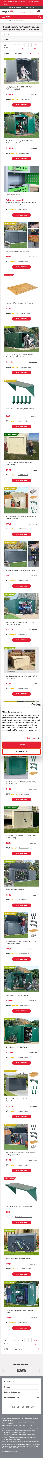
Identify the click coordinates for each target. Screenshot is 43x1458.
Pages (6, 39)
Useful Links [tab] (9, 1382)
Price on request (14, 200)
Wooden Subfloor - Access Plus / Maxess (19, 303)
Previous (3, 1370)
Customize (20, 751)
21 (25, 1268)
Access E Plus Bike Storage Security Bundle (20, 570)
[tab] (21, 34)
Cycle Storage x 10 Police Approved (17, 1047)
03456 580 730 (26, 12)
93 (24, 900)
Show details (31, 738)
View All (35, 47)
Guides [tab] (7, 1387)
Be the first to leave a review (23, 1217)
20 (25, 367)
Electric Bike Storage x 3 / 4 (15, 889)
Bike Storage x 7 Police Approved (17, 995)
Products (6, 34)
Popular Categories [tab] (12, 1392)
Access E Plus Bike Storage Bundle (17, 251)
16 (25, 1005)
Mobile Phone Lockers (13, 195)
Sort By (6, 54)
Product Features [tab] (11, 1397)
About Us (12, 7)
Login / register (29, 7)
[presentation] (0, 20)
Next (40, 1370)
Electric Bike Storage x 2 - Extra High (18, 1258)
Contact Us (19, 7)
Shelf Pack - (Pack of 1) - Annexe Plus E (19, 1207)
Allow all (21, 744)
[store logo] (7, 12)
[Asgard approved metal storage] (21, 1370)
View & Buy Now (21, 104)
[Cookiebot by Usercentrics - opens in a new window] (31, 704)
